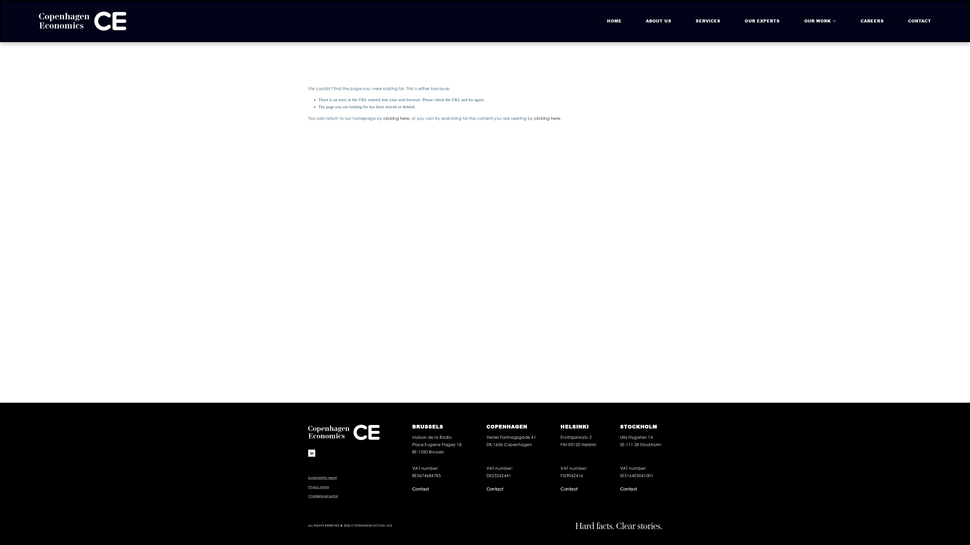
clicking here (396, 118)
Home (614, 21)
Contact (919, 21)
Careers (872, 21)
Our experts (762, 21)
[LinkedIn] (311, 453)
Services (708, 21)
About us (658, 21)
